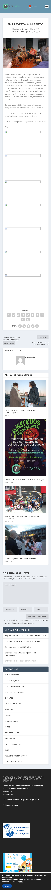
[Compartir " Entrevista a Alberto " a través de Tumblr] (23, 314)
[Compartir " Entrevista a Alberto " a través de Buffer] (37, 314)
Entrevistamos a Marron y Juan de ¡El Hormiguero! (20, 654)
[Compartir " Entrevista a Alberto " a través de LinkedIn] (32, 314)
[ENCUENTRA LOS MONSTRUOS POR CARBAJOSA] (25, 447)
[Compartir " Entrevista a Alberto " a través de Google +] (18, 314)
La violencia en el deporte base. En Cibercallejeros (20, 411)
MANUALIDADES (11, 721)
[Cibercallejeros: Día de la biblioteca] (25, 540)
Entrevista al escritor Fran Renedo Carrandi (23, 641)
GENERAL (8, 715)
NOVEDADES (10, 738)
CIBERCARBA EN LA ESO (14, 686)
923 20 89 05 (8, 794)
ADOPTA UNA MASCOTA (14, 675)
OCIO (7, 750)
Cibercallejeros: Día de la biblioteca (20, 559)
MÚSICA (8, 727)
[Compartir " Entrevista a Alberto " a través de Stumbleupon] (42, 314)
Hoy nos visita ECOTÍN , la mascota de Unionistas (25, 635)
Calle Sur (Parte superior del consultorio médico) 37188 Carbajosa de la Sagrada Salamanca (23, 788)
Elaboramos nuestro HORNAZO (18, 647)
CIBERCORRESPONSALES (14, 692)
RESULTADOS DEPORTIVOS (16, 756)
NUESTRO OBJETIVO (13, 744)
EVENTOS (9, 709)
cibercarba (25, 29)
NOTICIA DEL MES (12, 733)
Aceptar (7, 886)
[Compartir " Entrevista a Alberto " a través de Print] (28, 319)
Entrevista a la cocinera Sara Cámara (20, 661)
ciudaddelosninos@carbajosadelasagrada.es (21, 799)
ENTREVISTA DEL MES (14, 704)
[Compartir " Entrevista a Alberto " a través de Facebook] (9, 314)
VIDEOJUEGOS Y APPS (13, 761)
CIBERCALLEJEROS (18, 32)
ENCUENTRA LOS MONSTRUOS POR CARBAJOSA (25, 479)
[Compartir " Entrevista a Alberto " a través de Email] (23, 319)
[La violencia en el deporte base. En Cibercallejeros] (25, 393)
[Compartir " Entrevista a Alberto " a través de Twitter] (13, 314)
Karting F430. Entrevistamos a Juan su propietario (22, 517)
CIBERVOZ (9, 698)
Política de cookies (10, 805)
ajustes (20, 882)
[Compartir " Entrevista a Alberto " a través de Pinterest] (28, 314)
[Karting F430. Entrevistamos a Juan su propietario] (25, 499)
